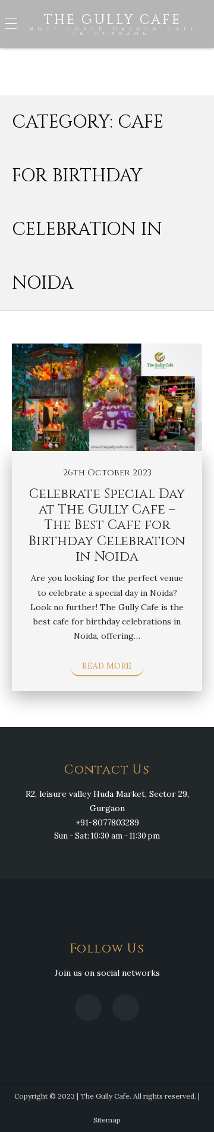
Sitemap (107, 1119)
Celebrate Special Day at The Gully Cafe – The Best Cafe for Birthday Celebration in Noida (107, 525)
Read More (107, 666)
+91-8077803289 (107, 822)
